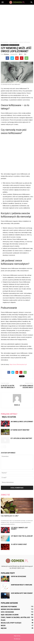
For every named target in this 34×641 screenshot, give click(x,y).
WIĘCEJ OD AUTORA (9, 417)
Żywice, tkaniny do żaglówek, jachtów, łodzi (15, 617)
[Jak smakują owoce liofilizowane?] (5, 424)
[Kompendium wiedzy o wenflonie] (5, 587)
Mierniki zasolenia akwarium (10, 609)
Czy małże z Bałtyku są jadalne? (22, 536)
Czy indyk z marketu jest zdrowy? (19, 528)
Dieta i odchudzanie (7, 612)
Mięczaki (3, 628)
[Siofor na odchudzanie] (5, 579)
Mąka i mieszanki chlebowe (9, 615)
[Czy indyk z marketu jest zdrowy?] (5, 530)
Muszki (3, 625)
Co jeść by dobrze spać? (19, 544)
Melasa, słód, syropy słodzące (11, 623)
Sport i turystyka (4, 45)
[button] (31, 2)
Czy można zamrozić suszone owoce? (26, 386)
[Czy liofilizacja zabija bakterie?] (5, 440)
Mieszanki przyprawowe (9, 606)
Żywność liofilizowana (14, 45)
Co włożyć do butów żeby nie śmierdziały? (8, 386)
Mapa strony (17, 636)
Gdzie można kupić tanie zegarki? (22, 593)
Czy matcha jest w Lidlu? (9, 516)
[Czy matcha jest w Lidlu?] (17, 506)
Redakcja (6, 54)
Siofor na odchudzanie (18, 576)
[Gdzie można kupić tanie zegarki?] (5, 596)
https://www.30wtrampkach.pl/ (18, 364)
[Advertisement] (17, 23)
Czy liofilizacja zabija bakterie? (21, 438)
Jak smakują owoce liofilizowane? (21, 421)
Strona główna (4, 42)
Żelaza (3, 620)
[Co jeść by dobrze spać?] (5, 547)
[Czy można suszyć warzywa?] (5, 432)
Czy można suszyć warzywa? (19, 430)
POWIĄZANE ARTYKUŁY (9, 414)
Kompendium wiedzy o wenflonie (21, 585)
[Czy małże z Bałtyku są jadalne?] (5, 538)
